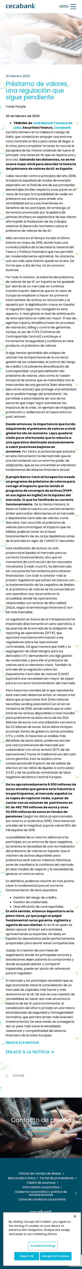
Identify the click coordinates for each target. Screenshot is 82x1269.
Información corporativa (40, 1187)
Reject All (27, 1256)
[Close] (75, 1216)
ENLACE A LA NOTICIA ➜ (30, 1052)
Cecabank (62, 127)
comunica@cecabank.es (41, 1129)
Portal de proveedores (57, 1178)
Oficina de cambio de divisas (40, 1173)
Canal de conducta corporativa (42, 1199)
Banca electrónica (22, 1178)
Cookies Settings (42, 1246)
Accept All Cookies (55, 1256)
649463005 (41, 1134)
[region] (42, 1239)
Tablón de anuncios (40, 1182)
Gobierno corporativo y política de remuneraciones (41, 1193)
